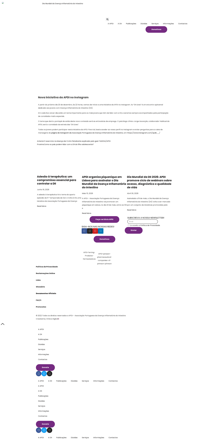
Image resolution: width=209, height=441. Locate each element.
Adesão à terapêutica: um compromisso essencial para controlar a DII (56, 180)
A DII (120, 23)
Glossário (40, 287)
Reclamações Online (45, 273)
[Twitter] (44, 373)
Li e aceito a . (145, 225)
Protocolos (41, 307)
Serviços (155, 23)
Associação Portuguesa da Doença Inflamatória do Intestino (97, 133)
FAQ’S (38, 300)
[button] (107, 19)
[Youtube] (95, 231)
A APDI (110, 23)
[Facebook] (84, 231)
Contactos (182, 23)
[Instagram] (90, 231)
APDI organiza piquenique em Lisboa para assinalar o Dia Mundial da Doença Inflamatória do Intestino (104, 182)
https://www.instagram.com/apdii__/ (143, 133)
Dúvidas (144, 23)
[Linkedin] (100, 231)
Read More (41, 206)
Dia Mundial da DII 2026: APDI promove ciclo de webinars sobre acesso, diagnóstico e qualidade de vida (149, 182)
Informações (168, 23)
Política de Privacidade (47, 266)
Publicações (131, 23)
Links (38, 280)
